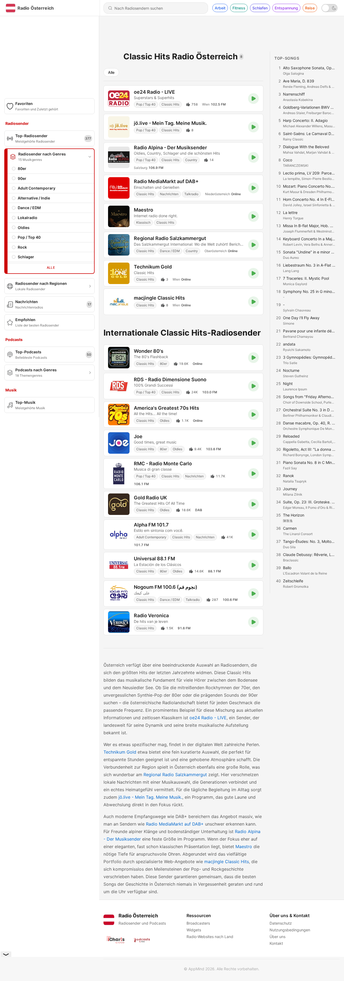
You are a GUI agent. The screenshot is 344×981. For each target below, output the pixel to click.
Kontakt (276, 943)
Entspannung (286, 8)
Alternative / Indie (34, 198)
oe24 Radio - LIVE (208, 717)
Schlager (26, 257)
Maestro (243, 846)
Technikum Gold (119, 752)
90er (22, 178)
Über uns (277, 936)
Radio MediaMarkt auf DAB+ (175, 824)
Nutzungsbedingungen (290, 930)
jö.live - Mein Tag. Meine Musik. (150, 797)
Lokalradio (27, 217)
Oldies (24, 227)
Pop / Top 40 (29, 237)
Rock (22, 247)
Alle (51, 268)
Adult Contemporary (36, 188)
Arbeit (220, 8)
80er (22, 168)
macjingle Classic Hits (226, 861)
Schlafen (260, 8)
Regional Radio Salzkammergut (175, 774)
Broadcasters (198, 923)
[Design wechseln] (329, 8)
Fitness (238, 8)
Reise (310, 8)
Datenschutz (281, 923)
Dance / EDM (29, 207)
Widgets (194, 930)
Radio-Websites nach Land (210, 936)
